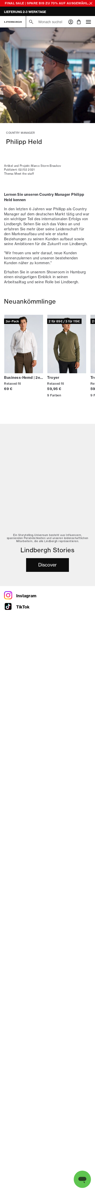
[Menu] (88, 21)
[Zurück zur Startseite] (13, 22)
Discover (47, 565)
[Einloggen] (71, 22)
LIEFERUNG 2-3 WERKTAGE (25, 12)
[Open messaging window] (82, 1179)
